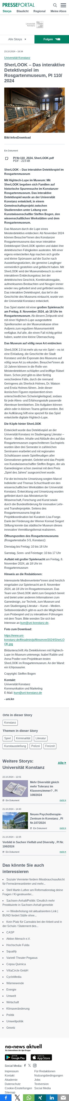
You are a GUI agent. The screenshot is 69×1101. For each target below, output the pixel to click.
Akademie (11, 1079)
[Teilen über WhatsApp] (28, 1097)
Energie (11, 989)
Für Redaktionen (44, 1071)
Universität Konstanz (17, 57)
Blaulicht (22, 11)
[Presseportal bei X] (28, 1065)
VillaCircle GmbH (17, 970)
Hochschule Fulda (17, 945)
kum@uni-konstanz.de (34, 622)
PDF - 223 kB (33, 159)
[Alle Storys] (34, 31)
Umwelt (11, 995)
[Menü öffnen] (63, 5)
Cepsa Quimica (16, 964)
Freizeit (50, 746)
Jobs (37, 1079)
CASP (10, 932)
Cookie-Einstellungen (18, 1088)
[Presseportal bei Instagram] (33, 1065)
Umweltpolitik (14, 1021)
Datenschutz (13, 1083)
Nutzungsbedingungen (48, 1075)
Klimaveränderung (18, 1008)
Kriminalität (23, 738)
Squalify (11, 951)
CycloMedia (13, 976)
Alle (61, 763)
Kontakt (9, 1075)
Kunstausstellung (15, 746)
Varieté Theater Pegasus (22, 957)
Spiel (7, 738)
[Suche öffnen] (55, 5)
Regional (39, 11)
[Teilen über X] (17, 1097)
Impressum (12, 1071)
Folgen (48, 39)
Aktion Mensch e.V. (18, 938)
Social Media (42, 1088)
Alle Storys (15, 39)
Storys (7, 11)
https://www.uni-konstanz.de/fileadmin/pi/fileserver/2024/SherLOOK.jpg (34, 640)
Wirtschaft (12, 1002)
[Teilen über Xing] (40, 1097)
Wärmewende (15, 983)
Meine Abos (58, 11)
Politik (10, 1014)
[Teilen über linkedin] (52, 1097)
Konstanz (10, 722)
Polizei (35, 746)
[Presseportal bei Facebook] (24, 1065)
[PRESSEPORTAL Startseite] (18, 5)
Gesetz (10, 1027)
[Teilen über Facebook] (6, 1097)
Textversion (41, 1083)
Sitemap (10, 1092)
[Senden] (63, 1097)
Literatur (41, 738)
